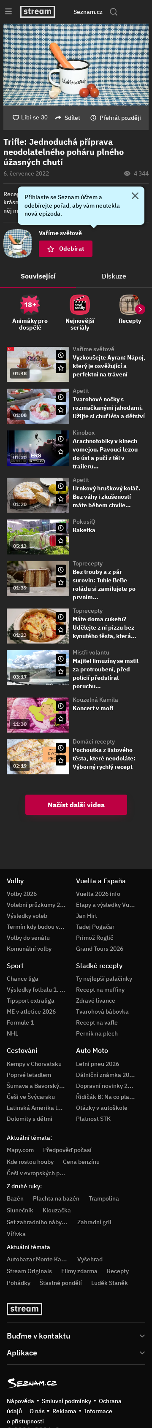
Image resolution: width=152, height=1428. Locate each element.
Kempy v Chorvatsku (34, 1064)
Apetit (81, 391)
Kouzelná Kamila (95, 699)
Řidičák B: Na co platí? (106, 1097)
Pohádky (18, 1283)
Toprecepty (88, 563)
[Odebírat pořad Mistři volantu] (61, 671)
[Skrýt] (135, 197)
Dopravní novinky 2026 (107, 1086)
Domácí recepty (94, 741)
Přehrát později (120, 118)
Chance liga (22, 978)
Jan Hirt (86, 916)
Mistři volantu (91, 652)
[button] (76, 64)
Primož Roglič (94, 937)
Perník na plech (97, 1033)
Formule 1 (20, 1022)
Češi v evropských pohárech (44, 1173)
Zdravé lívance (95, 1000)
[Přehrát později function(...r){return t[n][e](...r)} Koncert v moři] (61, 706)
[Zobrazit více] (76, 1335)
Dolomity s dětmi (29, 1118)
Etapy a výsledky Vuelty (107, 905)
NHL (12, 1033)
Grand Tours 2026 (99, 948)
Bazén (15, 1198)
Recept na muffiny (100, 989)
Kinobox (84, 432)
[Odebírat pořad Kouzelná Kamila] (61, 719)
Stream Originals (29, 1271)
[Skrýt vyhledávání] (69, 12)
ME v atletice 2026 (31, 1011)
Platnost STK (93, 1118)
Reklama (64, 1411)
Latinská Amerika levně (38, 1108)
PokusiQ (84, 521)
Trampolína (104, 1198)
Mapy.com (20, 1150)
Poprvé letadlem (29, 1075)
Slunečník (20, 1210)
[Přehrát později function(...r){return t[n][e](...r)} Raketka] (61, 528)
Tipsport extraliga (30, 1000)
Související (38, 276)
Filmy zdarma (79, 1271)
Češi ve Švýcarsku (31, 1097)
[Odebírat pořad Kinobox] (61, 451)
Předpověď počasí (67, 1150)
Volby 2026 (22, 894)
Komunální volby (29, 948)
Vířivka (16, 1234)
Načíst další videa (76, 805)
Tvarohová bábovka (102, 1011)
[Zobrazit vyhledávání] (113, 11)
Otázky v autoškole (102, 1108)
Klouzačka (57, 1210)
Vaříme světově (93, 349)
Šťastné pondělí (61, 1283)
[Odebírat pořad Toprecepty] (61, 582)
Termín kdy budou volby (38, 926)
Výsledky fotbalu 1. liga (38, 989)
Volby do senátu (28, 937)
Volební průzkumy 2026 (38, 905)
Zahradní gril (94, 1222)
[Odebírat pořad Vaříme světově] (61, 368)
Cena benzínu (81, 1162)
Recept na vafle (97, 1022)
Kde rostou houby (30, 1162)
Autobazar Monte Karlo (37, 1259)
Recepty (118, 1271)
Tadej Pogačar (95, 926)
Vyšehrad (90, 1259)
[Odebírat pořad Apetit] (61, 410)
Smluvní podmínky (66, 1401)
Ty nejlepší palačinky (104, 978)
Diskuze (114, 276)
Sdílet (72, 118)
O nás (37, 1411)
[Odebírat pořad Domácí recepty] (61, 760)
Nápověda (20, 1401)
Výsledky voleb (27, 916)
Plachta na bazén (56, 1198)
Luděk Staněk (109, 1283)
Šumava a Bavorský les (37, 1086)
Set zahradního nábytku (39, 1222)
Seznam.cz (88, 12)
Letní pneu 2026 (97, 1064)
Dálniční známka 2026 (106, 1075)
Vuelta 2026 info (98, 894)
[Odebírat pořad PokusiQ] (61, 541)
